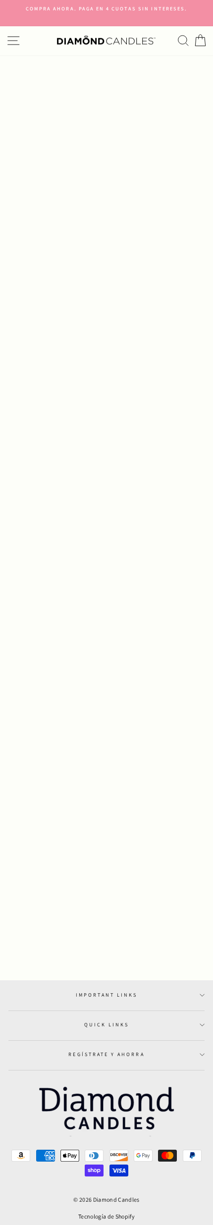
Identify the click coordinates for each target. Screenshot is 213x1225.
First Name (20, 675)
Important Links (107, 995)
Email (11, 745)
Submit (13, 912)
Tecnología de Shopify (106, 1216)
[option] (106, 9)
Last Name (18, 710)
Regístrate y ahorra (106, 1054)
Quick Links (106, 1024)
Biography (19, 779)
